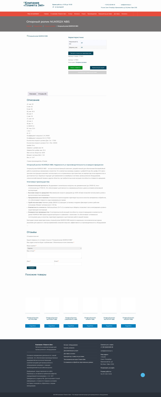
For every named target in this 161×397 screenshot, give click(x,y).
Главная (46, 14)
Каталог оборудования (71, 345)
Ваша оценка (31, 246)
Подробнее (33, 326)
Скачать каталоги (69, 348)
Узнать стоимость (75, 67)
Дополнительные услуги (71, 350)
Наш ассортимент (33, 14)
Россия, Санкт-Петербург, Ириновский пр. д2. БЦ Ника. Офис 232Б (119, 7)
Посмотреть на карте (107, 368)
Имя (29, 261)
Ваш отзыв (31, 251)
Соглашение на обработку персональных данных (78, 362)
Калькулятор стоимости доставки (87, 72)
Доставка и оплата (69, 353)
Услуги (83, 14)
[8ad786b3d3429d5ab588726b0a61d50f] (52, 81)
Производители (92, 14)
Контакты (124, 14)
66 (82, 47)
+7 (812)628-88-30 (107, 347)
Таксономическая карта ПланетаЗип (74, 359)
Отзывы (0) (42, 94)
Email (56, 261)
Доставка (117, 14)
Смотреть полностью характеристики (80, 53)
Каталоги (77, 14)
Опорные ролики (49, 26)
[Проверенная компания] (105, 379)
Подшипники (38, 26)
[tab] (33, 94)
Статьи (70, 14)
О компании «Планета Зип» (58, 14)
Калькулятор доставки (105, 14)
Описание (32, 94)
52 (82, 43)
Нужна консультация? (98, 67)
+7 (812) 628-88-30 (110, 4)
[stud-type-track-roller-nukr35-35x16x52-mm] (46, 54)
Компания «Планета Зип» (45, 344)
